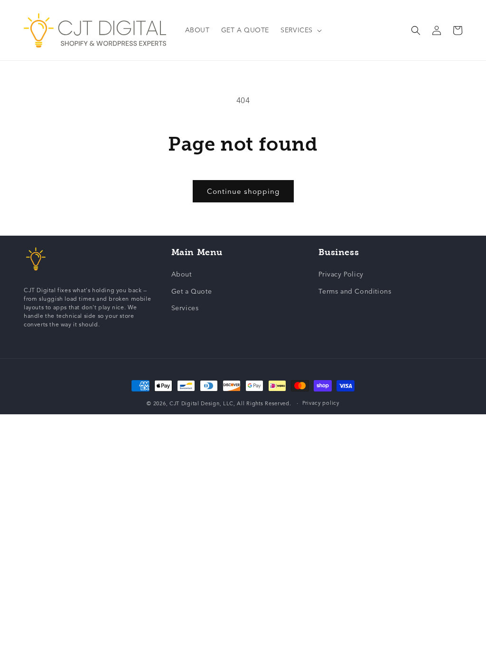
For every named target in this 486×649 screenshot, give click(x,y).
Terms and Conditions (354, 291)
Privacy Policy (340, 274)
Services (185, 308)
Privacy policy (320, 403)
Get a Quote (191, 291)
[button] (300, 30)
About (181, 274)
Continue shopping (243, 191)
